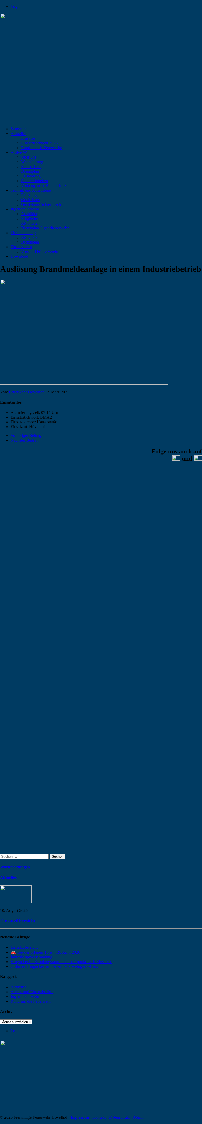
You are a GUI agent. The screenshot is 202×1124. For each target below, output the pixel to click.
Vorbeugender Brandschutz (43, 185)
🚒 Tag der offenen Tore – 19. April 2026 (45, 952)
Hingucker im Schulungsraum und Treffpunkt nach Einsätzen (61, 961)
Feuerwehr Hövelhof (26, 392)
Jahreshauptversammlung (31, 957)
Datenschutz (119, 1117)
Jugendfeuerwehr (25, 209)
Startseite (18, 129)
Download (19, 256)
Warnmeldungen (15, 867)
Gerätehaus (30, 199)
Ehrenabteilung (23, 232)
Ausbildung (31, 176)
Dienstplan (30, 171)
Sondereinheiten (34, 181)
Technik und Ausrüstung (31, 190)
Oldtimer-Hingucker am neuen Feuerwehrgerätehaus (54, 966)
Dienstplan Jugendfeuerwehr (45, 228)
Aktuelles (18, 133)
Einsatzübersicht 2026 (39, 143)
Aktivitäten (30, 223)
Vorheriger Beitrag (26, 435)
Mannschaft (31, 166)
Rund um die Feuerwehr (41, 147)
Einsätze (28, 138)
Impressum (80, 1117)
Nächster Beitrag (24, 440)
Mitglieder (29, 218)
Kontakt (99, 1117)
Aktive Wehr (21, 152)
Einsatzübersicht (18, 920)
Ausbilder (29, 214)
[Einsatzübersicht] (16, 901)
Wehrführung (32, 162)
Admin (138, 1117)
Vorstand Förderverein (39, 251)
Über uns (28, 157)
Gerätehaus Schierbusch (41, 204)
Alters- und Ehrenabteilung (33, 992)
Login (16, 6)
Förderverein (21, 247)
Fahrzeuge (29, 195)
